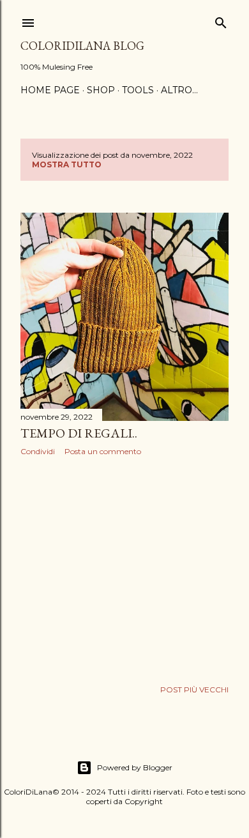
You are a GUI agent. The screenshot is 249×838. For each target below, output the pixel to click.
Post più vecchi (194, 689)
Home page (50, 90)
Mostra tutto (67, 164)
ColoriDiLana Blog (82, 45)
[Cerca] (221, 20)
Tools (138, 90)
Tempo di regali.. (78, 433)
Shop (101, 90)
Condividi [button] (37, 451)
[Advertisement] (124, 568)
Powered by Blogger (134, 767)
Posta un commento (102, 451)
